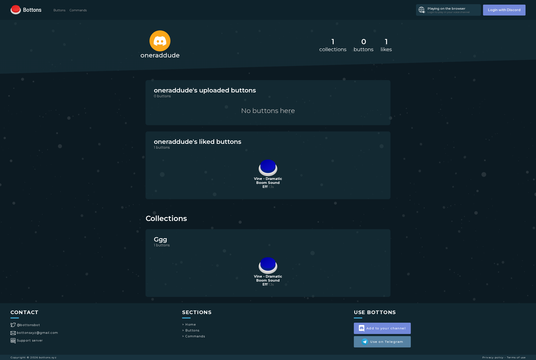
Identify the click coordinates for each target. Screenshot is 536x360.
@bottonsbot (28, 325)
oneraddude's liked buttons (197, 142)
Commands (78, 10)
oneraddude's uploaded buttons (205, 90)
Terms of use (516, 357)
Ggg (160, 239)
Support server (30, 340)
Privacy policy (493, 357)
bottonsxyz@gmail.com (37, 333)
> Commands (193, 336)
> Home (189, 324)
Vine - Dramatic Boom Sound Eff (268, 183)
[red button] (15, 9)
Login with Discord (504, 10)
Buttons (59, 10)
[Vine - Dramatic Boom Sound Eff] (268, 167)
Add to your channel (386, 328)
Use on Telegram (386, 342)
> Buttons (191, 330)
